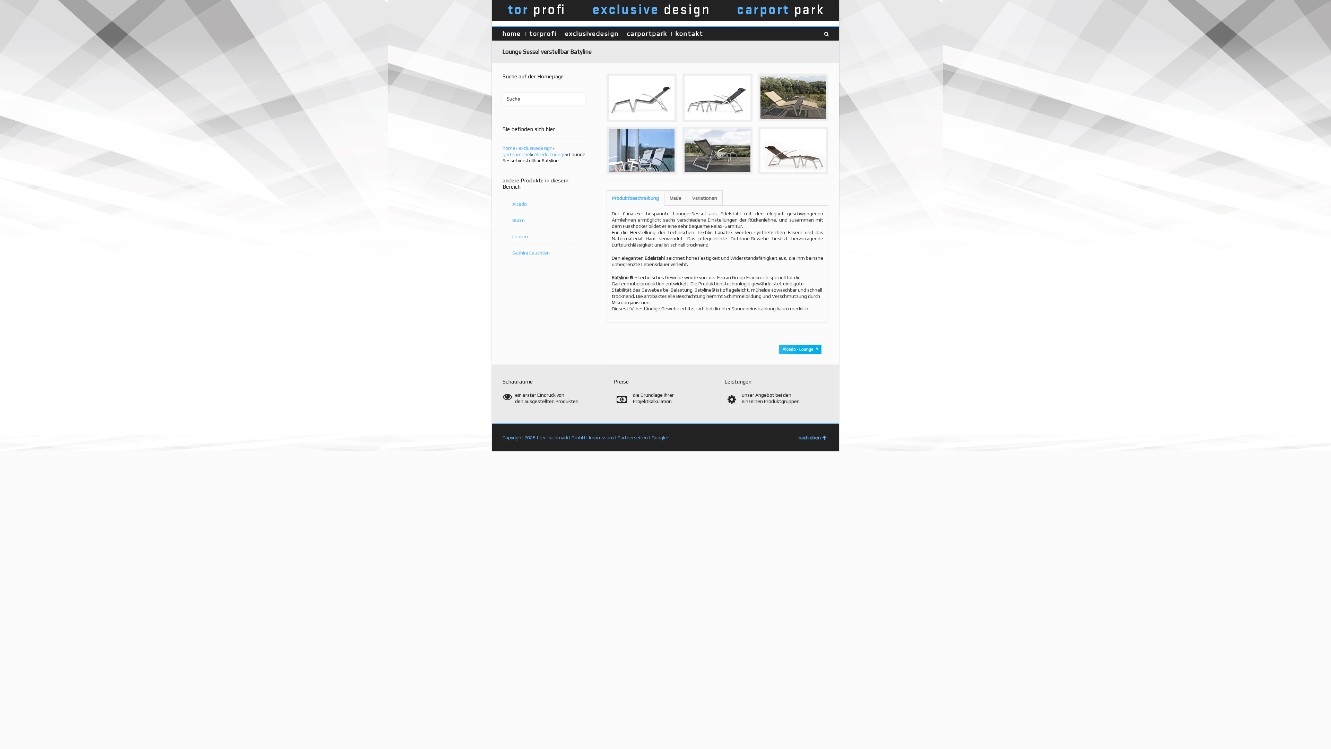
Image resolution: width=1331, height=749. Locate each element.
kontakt (689, 33)
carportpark (647, 33)
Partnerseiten (633, 437)
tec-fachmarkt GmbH (562, 437)
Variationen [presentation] (704, 198)
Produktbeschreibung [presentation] (635, 198)
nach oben (810, 437)
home (512, 33)
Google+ (660, 437)
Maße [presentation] (675, 198)
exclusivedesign (592, 33)
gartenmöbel (517, 154)
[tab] (635, 198)
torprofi (543, 33)
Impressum (601, 437)
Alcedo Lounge (550, 154)
